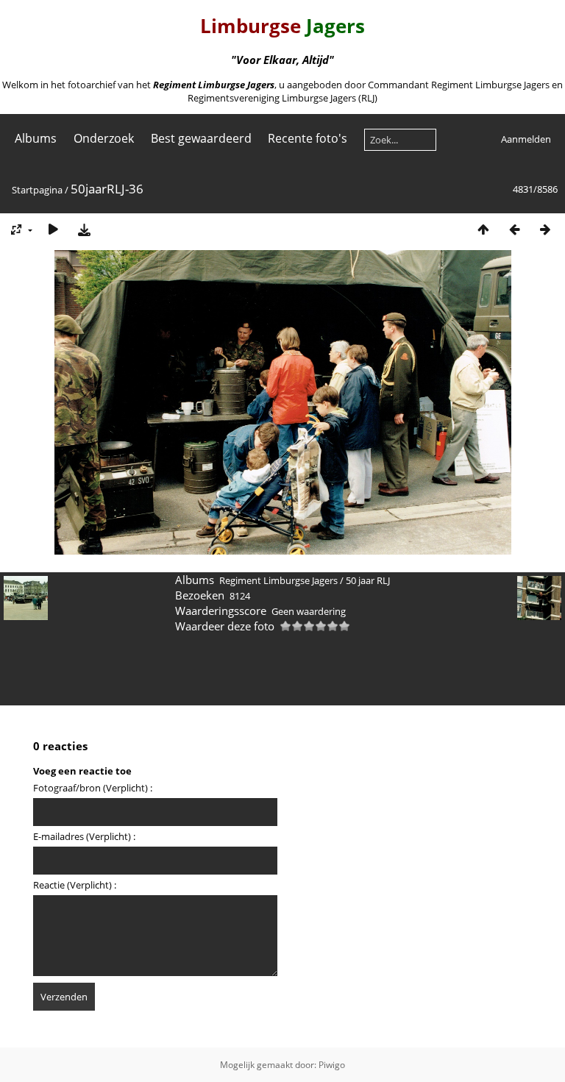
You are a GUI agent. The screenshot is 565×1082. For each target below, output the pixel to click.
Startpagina (37, 189)
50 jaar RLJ (368, 580)
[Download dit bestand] (83, 229)
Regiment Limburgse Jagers (278, 580)
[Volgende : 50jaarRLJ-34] (545, 229)
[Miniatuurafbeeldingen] (483, 229)
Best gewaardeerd (201, 138)
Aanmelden (526, 139)
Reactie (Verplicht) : (74, 884)
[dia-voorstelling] (53, 229)
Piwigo (332, 1064)
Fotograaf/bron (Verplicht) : (92, 787)
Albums (36, 138)
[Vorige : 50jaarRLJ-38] (514, 229)
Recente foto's (307, 138)
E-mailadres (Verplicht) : (84, 836)
